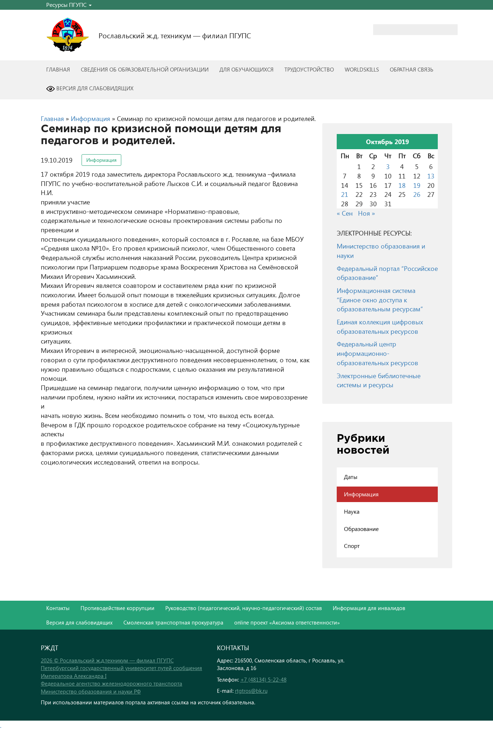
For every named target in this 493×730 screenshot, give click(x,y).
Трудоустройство (309, 69)
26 (416, 194)
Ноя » (366, 212)
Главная (58, 69)
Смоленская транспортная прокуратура (173, 622)
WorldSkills (362, 69)
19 (416, 185)
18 (402, 185)
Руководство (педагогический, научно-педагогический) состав (243, 608)
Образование (361, 528)
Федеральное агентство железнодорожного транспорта (111, 683)
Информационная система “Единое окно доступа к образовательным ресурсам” (380, 299)
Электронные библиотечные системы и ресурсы (378, 380)
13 (431, 175)
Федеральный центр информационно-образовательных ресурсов (377, 353)
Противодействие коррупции (117, 608)
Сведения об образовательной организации (145, 69)
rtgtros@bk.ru (251, 690)
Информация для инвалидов (369, 608)
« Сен (345, 212)
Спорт (352, 545)
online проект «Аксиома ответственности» (287, 622)
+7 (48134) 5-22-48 (263, 679)
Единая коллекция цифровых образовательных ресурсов (380, 326)
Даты (350, 476)
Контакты (58, 608)
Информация (90, 118)
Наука (351, 511)
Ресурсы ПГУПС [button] (67, 4)
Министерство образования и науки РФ (91, 691)
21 (344, 194)
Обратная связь (411, 69)
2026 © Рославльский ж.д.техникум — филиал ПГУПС (107, 660)
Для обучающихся (246, 69)
